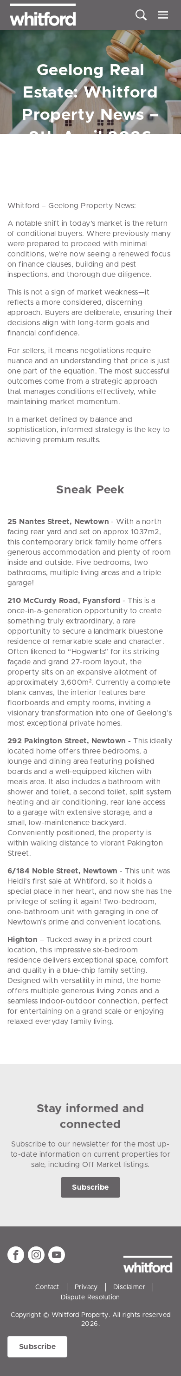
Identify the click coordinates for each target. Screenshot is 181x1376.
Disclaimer (129, 1287)
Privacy (86, 1287)
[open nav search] (141, 15)
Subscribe (90, 1187)
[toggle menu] (163, 15)
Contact (47, 1287)
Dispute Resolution (90, 1297)
